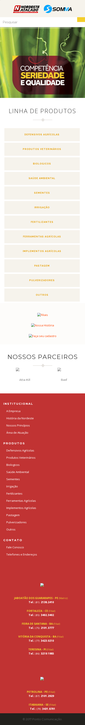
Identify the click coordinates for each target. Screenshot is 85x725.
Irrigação (42, 207)
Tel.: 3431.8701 (42, 709)
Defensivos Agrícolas (42, 134)
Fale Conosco (15, 547)
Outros (42, 295)
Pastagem (42, 265)
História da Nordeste (20, 418)
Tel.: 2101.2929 (41, 696)
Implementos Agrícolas (42, 251)
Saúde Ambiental (42, 178)
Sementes (42, 192)
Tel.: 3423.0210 (41, 641)
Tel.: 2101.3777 (41, 628)
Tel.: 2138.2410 (41, 602)
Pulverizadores (42, 280)
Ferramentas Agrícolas (42, 236)
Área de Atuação (17, 433)
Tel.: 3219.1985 (41, 653)
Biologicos (42, 163)
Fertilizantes (42, 222)
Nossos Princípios (18, 425)
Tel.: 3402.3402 (41, 615)
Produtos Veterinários (42, 149)
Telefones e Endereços (21, 554)
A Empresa (13, 411)
